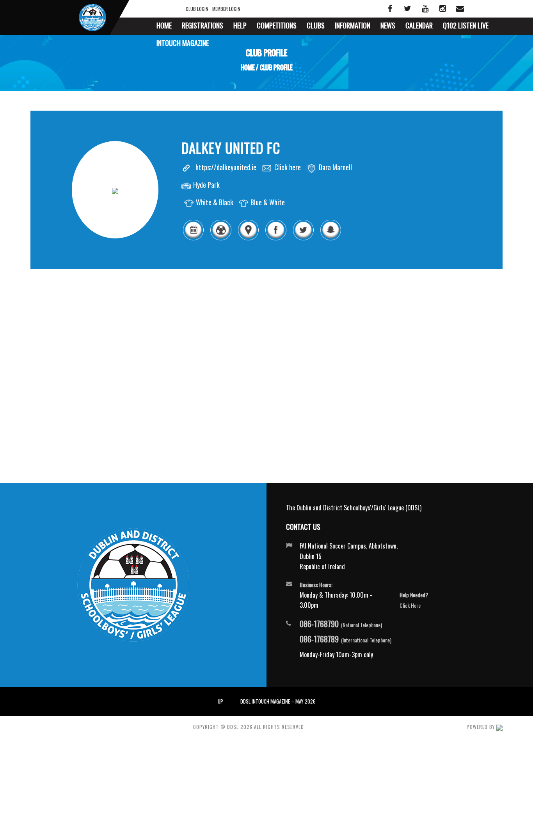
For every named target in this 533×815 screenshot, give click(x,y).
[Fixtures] (193, 238)
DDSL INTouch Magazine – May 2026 (278, 701)
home (247, 67)
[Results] (220, 238)
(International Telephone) (345, 639)
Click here (287, 167)
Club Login (197, 8)
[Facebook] (275, 238)
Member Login (226, 8)
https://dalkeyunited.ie (225, 167)
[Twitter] (303, 238)
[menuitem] (164, 26)
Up (220, 701)
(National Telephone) (341, 624)
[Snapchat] (330, 238)
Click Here (410, 605)
